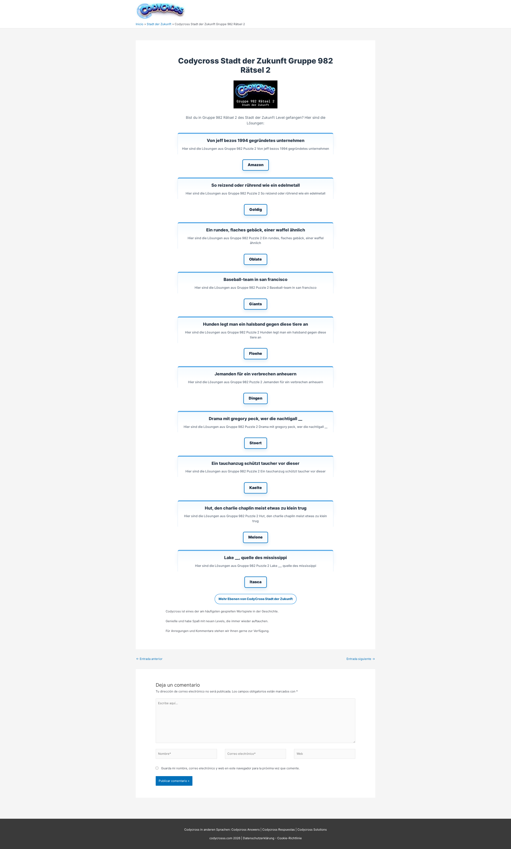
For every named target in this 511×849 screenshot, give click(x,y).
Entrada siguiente (361, 659)
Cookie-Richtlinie (289, 838)
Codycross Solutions (312, 829)
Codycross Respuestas (278, 829)
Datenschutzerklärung (259, 838)
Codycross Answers (245, 829)
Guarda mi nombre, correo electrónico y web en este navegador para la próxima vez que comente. (230, 768)
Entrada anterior (149, 659)
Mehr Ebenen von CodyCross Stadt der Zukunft (256, 599)
